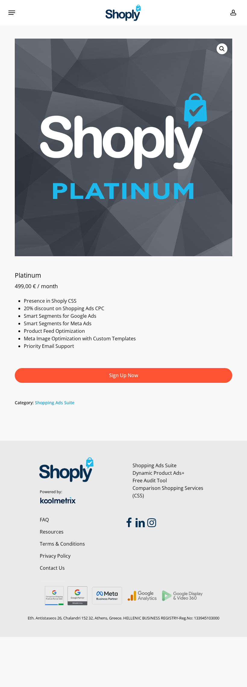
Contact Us (52, 568)
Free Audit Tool (150, 480)
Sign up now (123, 375)
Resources (52, 531)
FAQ (44, 519)
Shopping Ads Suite (54, 402)
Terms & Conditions (62, 543)
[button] (11, 13)
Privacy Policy (55, 556)
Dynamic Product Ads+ (158, 473)
